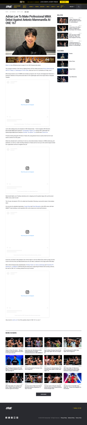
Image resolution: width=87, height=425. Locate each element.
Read (48, 6)
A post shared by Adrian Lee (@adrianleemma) (27, 191)
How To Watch (24, 6)
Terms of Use (78, 417)
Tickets (37, 6)
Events (31, 6)
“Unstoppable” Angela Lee (28, 130)
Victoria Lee (45, 132)
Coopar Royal (27, 206)
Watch (53, 6)
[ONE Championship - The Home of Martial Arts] (9, 6)
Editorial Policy (71, 417)
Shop (58, 6)
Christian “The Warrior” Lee (29, 132)
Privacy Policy (64, 417)
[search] (78, 6)
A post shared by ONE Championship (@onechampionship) (27, 315)
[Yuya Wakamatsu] (62, 79)
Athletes (42, 6)
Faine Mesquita (36, 206)
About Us (62, 6)
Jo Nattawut (14, 266)
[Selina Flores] (62, 64)
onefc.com (14, 320)
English (71, 6)
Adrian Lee (8, 65)
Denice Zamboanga (40, 264)
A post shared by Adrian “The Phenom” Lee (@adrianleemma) (27, 124)
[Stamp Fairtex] (62, 71)
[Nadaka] (62, 56)
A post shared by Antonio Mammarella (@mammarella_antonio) (27, 255)
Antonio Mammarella (48, 68)
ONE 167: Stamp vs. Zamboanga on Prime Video (17, 70)
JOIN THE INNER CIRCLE (17, 6)
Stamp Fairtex (30, 264)
